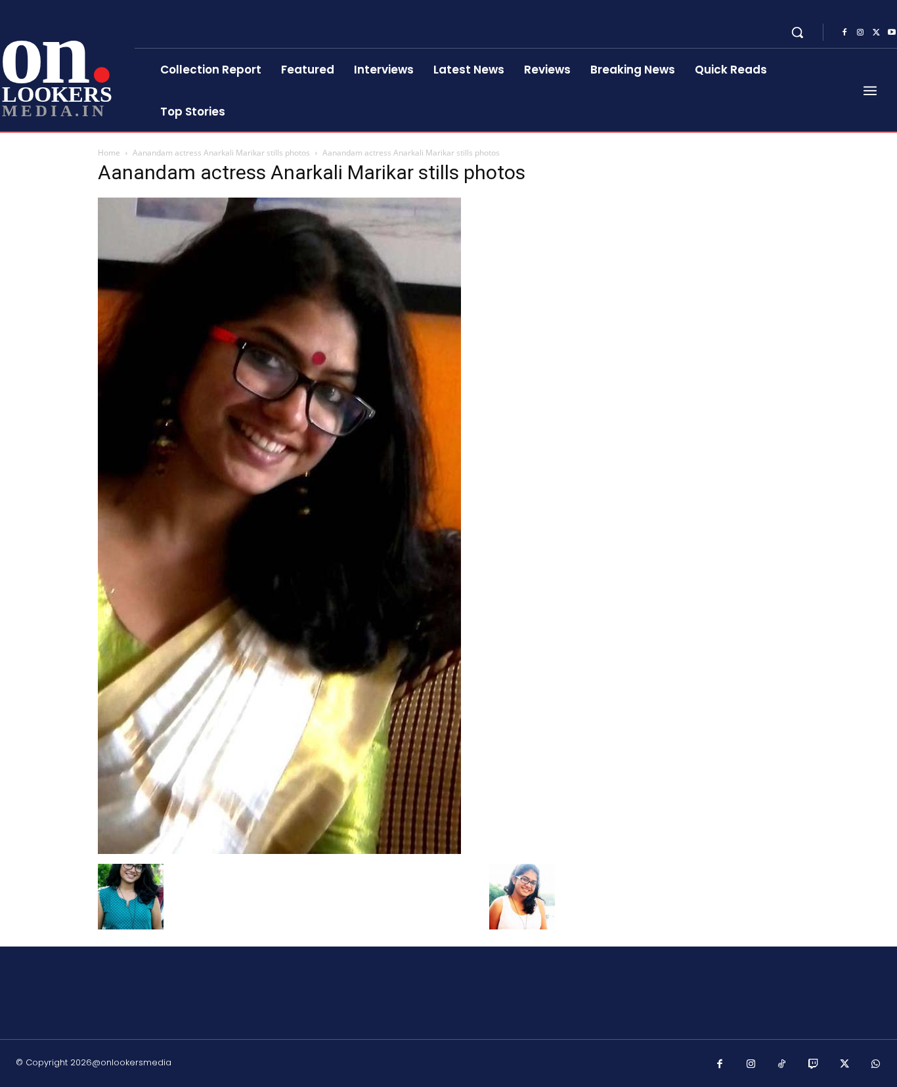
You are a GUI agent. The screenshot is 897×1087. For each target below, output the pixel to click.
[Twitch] (813, 1064)
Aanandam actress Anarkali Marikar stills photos (221, 152)
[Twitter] (876, 33)
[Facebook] (844, 33)
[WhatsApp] (876, 1064)
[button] (797, 32)
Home (109, 152)
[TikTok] (782, 1064)
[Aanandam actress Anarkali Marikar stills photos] (279, 850)
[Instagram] (860, 33)
